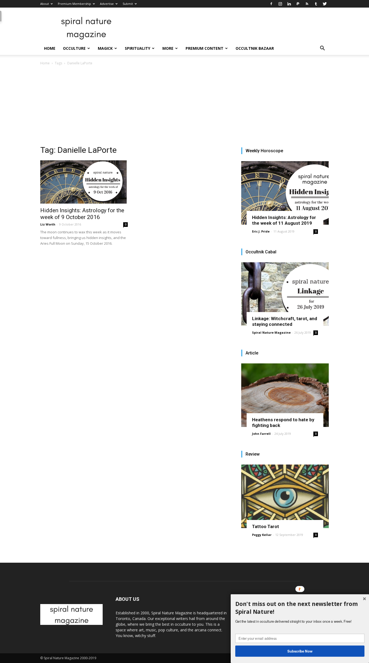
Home (49, 48)
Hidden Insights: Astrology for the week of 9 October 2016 (82, 213)
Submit (128, 4)
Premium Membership (74, 4)
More (167, 48)
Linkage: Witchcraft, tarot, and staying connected (284, 321)
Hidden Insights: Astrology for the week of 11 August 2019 (284, 220)
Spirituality (137, 48)
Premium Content (204, 48)
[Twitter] (325, 4)
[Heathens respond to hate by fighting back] (285, 395)
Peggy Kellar (261, 535)
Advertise (107, 4)
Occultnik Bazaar (255, 48)
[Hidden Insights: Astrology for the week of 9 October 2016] (84, 182)
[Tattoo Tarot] (285, 496)
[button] (322, 48)
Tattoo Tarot (265, 526)
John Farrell (261, 434)
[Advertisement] (184, 107)
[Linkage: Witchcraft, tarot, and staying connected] (285, 294)
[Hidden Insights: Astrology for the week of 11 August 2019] (285, 193)
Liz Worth (47, 224)
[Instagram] (280, 4)
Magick (105, 48)
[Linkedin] (289, 4)
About (44, 4)
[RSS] (307, 4)
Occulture (74, 48)
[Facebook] (271, 4)
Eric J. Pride (261, 231)
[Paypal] (298, 4)
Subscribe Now (300, 650)
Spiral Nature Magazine (271, 332)
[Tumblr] (316, 4)
